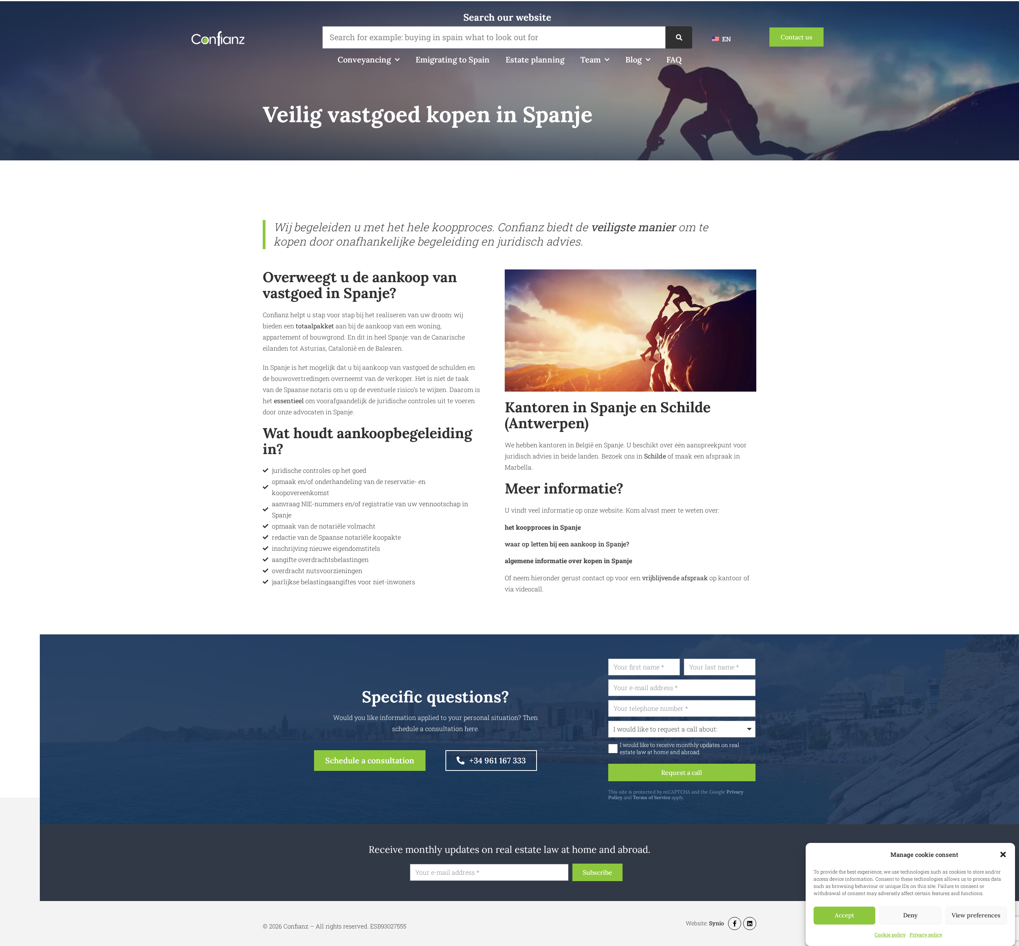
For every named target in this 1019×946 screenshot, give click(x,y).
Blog (633, 59)
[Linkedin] (749, 923)
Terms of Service (651, 797)
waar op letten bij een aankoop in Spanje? (567, 544)
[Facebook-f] (734, 923)
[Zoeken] (679, 37)
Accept (844, 915)
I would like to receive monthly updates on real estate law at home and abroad (679, 748)
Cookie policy (890, 934)
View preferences (976, 915)
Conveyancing (364, 59)
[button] (1003, 854)
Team (590, 59)
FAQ (674, 59)
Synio (716, 923)
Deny (910, 915)
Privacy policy (926, 934)
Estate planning (535, 59)
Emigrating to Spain (453, 59)
